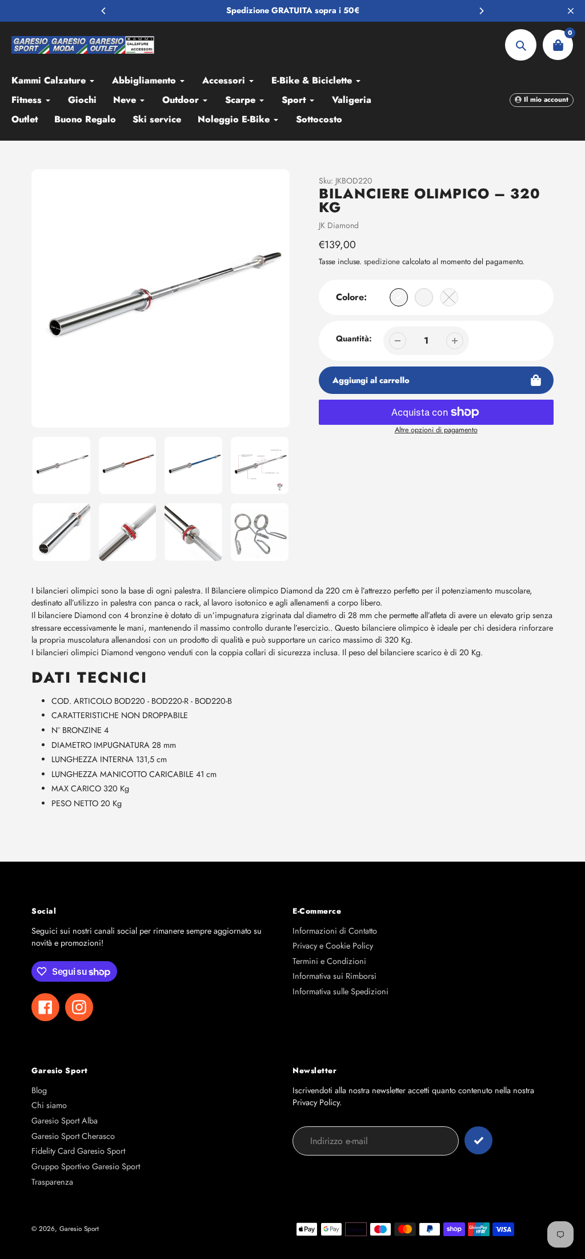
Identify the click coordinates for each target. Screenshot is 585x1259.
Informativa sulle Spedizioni (340, 991)
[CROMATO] (399, 297)
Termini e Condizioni (329, 961)
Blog (39, 1090)
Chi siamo (49, 1105)
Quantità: (354, 338)
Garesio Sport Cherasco (73, 1136)
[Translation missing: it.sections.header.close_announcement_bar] (570, 11)
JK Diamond (339, 225)
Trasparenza (52, 1182)
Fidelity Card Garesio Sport (78, 1151)
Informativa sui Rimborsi (334, 976)
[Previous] (104, 11)
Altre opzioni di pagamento (436, 430)
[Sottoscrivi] (478, 1140)
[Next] (481, 11)
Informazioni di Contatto (334, 931)
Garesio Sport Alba (64, 1120)
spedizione (383, 261)
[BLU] (449, 297)
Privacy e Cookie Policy (332, 945)
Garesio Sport (79, 1228)
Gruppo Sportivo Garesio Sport (85, 1166)
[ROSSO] (424, 297)
